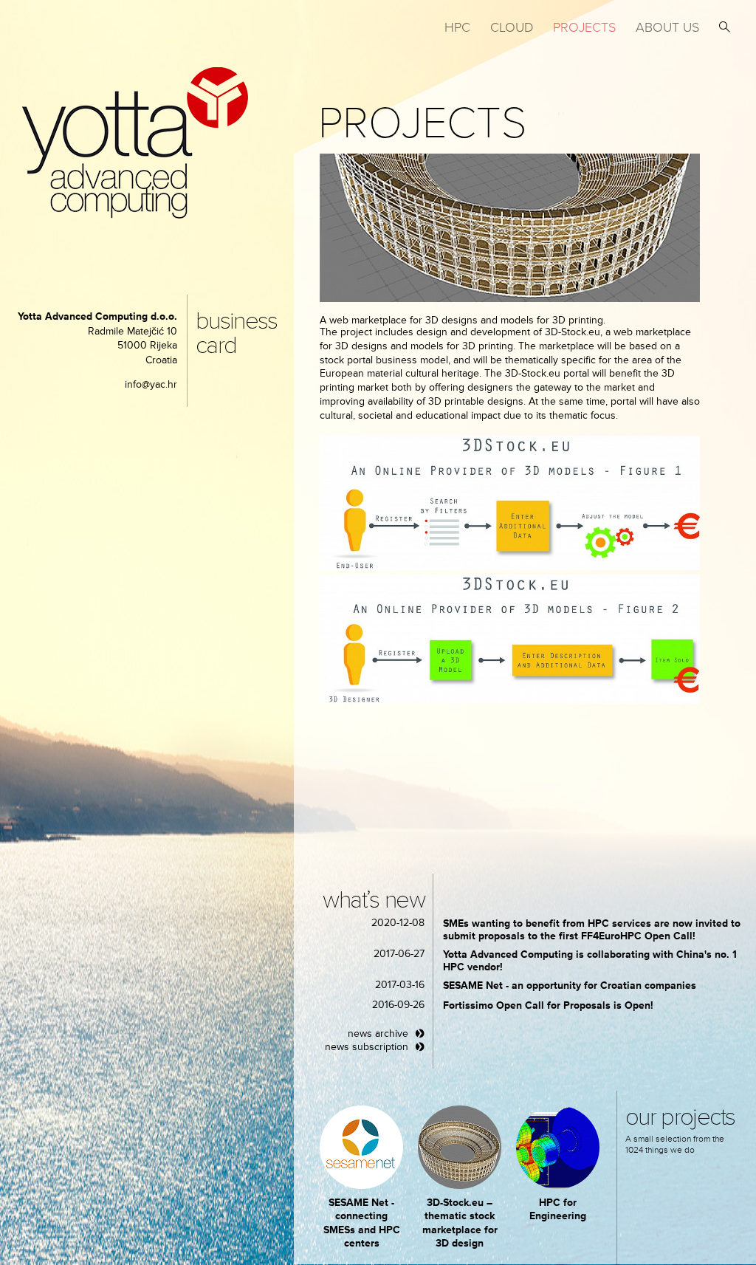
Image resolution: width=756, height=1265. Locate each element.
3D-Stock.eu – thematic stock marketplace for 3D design (460, 1222)
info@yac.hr (151, 384)
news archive (378, 1033)
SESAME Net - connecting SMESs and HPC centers (361, 1222)
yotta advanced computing (135, 143)
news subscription (366, 1047)
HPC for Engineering (557, 1209)
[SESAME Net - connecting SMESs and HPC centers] (361, 1147)
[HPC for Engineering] (557, 1147)
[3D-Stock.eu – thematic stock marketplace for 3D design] (459, 1147)
